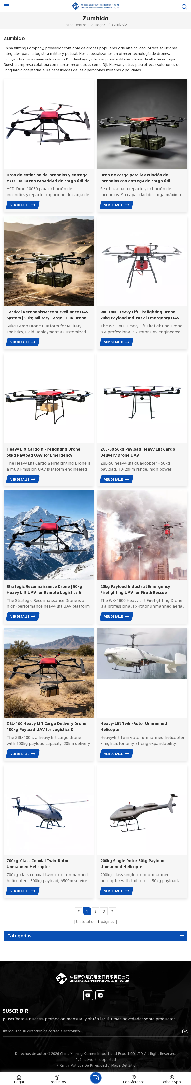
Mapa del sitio (123, 1065)
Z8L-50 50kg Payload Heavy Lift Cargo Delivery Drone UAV (137, 452)
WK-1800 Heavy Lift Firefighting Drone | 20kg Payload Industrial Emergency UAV (140, 315)
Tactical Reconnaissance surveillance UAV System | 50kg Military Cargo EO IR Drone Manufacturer (48, 315)
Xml (63, 1065)
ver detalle (19, 205)
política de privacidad (89, 1065)
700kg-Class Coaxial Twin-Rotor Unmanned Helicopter (38, 864)
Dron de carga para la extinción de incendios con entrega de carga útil (135, 178)
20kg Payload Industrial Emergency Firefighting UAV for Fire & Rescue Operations (135, 589)
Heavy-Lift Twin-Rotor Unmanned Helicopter (133, 726)
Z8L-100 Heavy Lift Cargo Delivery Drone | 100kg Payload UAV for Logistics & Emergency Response (47, 726)
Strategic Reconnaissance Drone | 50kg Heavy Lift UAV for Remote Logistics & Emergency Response (44, 589)
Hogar (100, 25)
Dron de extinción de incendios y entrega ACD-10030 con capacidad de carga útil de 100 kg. (48, 178)
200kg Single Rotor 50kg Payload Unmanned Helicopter (132, 864)
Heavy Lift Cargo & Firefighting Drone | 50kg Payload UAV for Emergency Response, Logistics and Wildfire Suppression (44, 452)
